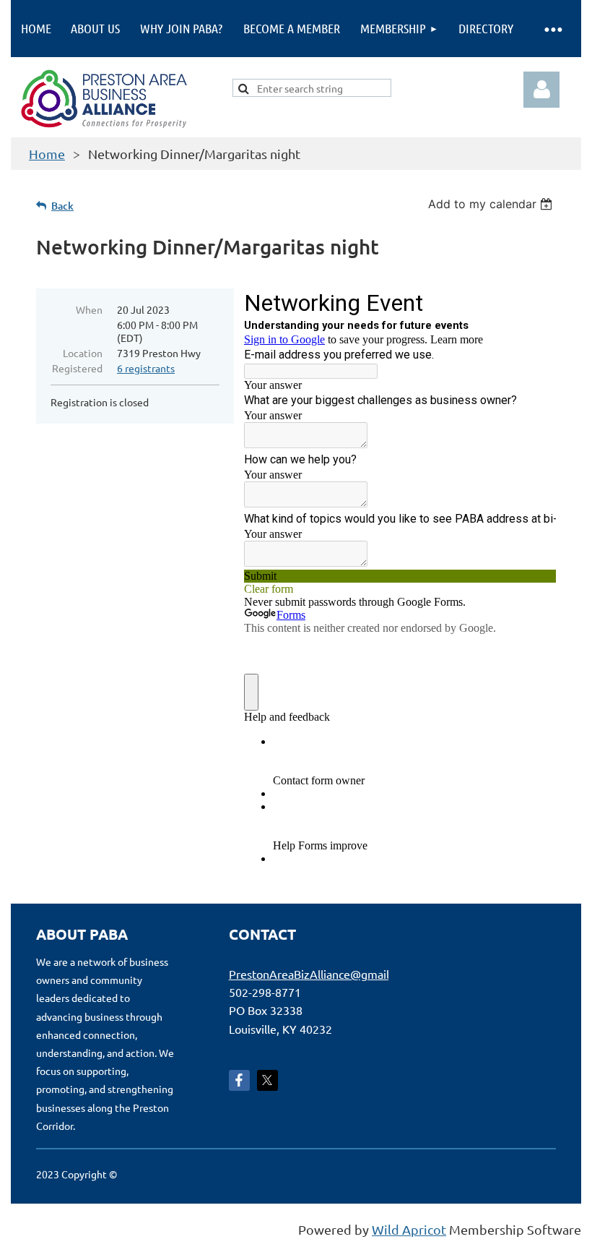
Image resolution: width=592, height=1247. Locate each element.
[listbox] (492, 204)
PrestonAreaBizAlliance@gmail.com (321, 974)
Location (83, 352)
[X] (267, 1080)
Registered (77, 367)
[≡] (552, 28)
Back (62, 206)
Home (47, 153)
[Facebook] (239, 1080)
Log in (541, 90)
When (89, 309)
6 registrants (146, 367)
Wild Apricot (409, 1229)
